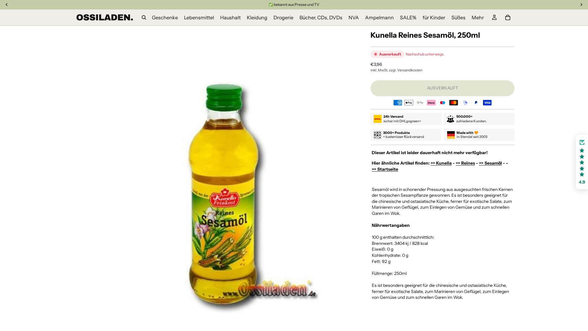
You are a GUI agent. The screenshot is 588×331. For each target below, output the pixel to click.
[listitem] (478, 17)
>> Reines (465, 163)
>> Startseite (385, 169)
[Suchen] (144, 17)
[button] (582, 162)
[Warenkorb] (507, 17)
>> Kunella (441, 163)
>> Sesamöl (490, 163)
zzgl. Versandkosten (405, 70)
